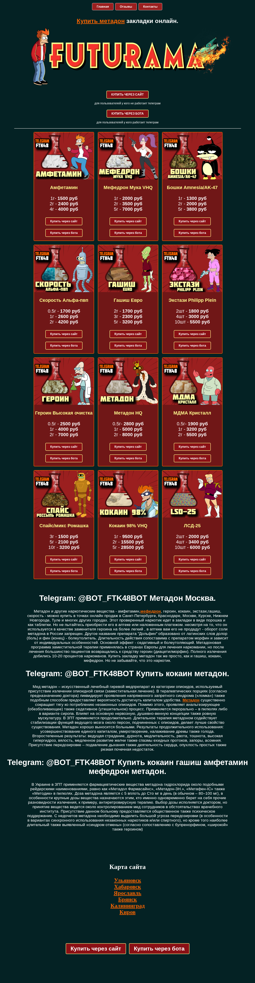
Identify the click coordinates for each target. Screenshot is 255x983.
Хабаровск (127, 887)
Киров (127, 912)
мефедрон (150, 611)
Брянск (127, 899)
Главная (103, 6)
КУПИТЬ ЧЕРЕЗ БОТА (127, 113)
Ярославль (127, 893)
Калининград (128, 906)
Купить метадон (101, 21)
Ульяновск (127, 880)
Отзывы (126, 6)
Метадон (191, 700)
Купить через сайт (63, 221)
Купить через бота (64, 232)
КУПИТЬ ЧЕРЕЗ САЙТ (127, 94)
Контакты (150, 6)
